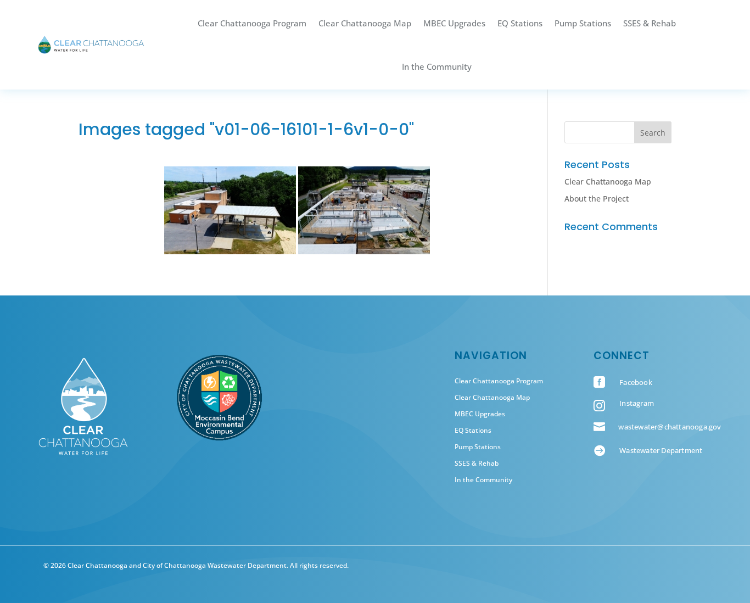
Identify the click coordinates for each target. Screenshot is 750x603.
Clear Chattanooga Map (364, 23)
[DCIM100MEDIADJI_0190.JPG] (230, 210)
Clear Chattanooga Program (252, 23)
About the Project (596, 198)
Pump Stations (583, 23)
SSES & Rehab (649, 23)
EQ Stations (519, 23)
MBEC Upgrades (454, 23)
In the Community (437, 66)
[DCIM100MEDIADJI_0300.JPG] (364, 210)
